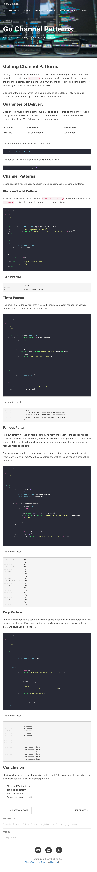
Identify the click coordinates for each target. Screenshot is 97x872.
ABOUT (85, 11)
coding (38, 11)
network (51, 11)
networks (73, 824)
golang (37, 824)
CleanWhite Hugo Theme (36, 862)
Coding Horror (9, 837)
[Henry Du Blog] (59, 850)
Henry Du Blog (10, 3)
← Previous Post (19, 810)
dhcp (18, 824)
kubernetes (49, 824)
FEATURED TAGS (10, 818)
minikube (61, 824)
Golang (7, 21)
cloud (27, 11)
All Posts (14, 11)
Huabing (54, 862)
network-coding (68, 11)
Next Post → (81, 810)
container (8, 824)
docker (27, 824)
